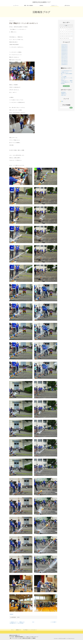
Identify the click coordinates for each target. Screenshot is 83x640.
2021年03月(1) (64, 63)
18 (71, 33)
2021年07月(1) (64, 58)
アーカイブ (66, 42)
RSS (62, 101)
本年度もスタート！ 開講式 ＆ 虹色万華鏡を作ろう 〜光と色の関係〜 (67, 82)
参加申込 (41, 5)
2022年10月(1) (64, 46)
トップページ (15, 5)
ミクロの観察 (63, 76)
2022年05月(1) (64, 50)
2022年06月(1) (64, 49)
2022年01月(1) (64, 54)
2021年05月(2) (64, 61)
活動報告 (11, 614)
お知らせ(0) (63, 95)
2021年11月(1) (64, 57)
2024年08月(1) (64, 44)
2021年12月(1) (64, 56)
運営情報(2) (63, 92)
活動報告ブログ (54, 5)
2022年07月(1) (64, 47)
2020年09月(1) (64, 64)
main (33, 622)
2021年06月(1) (64, 60)
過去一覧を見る (66, 86)
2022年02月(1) (64, 53)
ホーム (12, 629)
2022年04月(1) (64, 51)
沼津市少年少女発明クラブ (41, 2)
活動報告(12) (63, 93)
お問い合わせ (67, 5)
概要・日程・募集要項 (28, 5)
